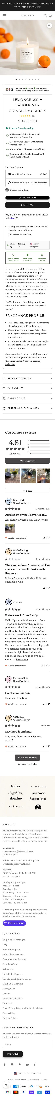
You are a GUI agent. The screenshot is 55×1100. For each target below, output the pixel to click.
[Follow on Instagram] (12, 1064)
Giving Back (9, 988)
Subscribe (12, 1054)
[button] (38, 440)
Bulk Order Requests (13, 973)
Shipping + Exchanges (14, 939)
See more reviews (27, 757)
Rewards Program (11, 949)
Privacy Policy (10, 1017)
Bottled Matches (23, 305)
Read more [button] (22, 659)
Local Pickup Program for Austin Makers (23, 1008)
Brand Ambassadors (13, 998)
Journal (7, 993)
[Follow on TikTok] (34, 1064)
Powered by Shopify (37, 1080)
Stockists (7, 1003)
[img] (23, 499)
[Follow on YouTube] (27, 1064)
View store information (20, 234)
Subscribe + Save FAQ (13, 954)
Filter (29, 490)
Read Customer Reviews (14, 959)
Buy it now (27, 205)
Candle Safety (10, 964)
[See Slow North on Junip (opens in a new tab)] (34, 764)
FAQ (5, 944)
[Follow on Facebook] (4, 1064)
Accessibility (9, 1012)
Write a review (27, 460)
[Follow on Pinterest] (19, 1064)
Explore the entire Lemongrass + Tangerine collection (25, 361)
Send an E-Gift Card (13, 983)
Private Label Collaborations (17, 978)
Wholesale (8, 968)
